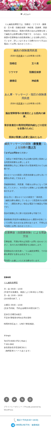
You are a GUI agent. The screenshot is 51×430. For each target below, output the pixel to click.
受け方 (32, 147)
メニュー (27, 14)
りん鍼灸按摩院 (15, 4)
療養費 (37, 143)
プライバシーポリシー (13, 407)
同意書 (20, 56)
